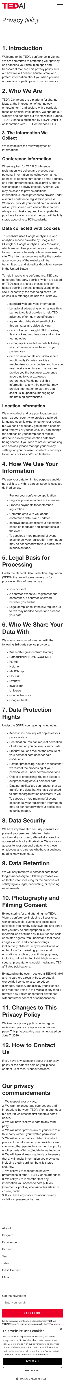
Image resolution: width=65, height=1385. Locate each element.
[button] (60, 5)
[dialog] (32, 1355)
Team (5, 1256)
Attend (6, 1228)
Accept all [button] (32, 1361)
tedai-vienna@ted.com (34, 1069)
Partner (7, 1249)
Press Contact (11, 1270)
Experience (9, 1242)
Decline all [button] (32, 1370)
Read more (42, 1354)
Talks (5, 1263)
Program (7, 1235)
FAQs (5, 1277)
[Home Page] (13, 6)
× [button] (61, 1329)
